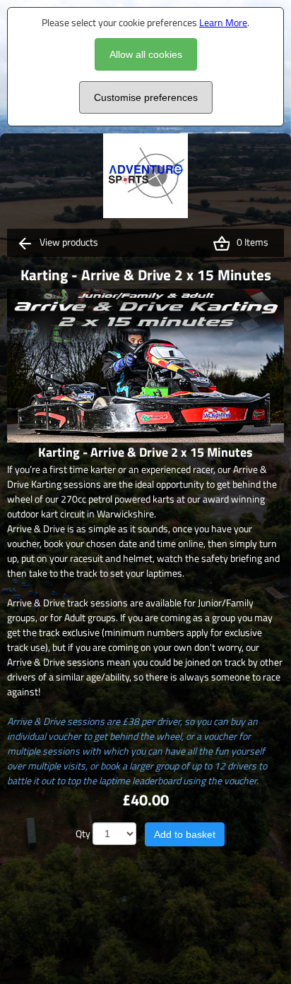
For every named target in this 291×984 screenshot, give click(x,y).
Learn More (223, 22)
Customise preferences (146, 97)
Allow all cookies (145, 54)
